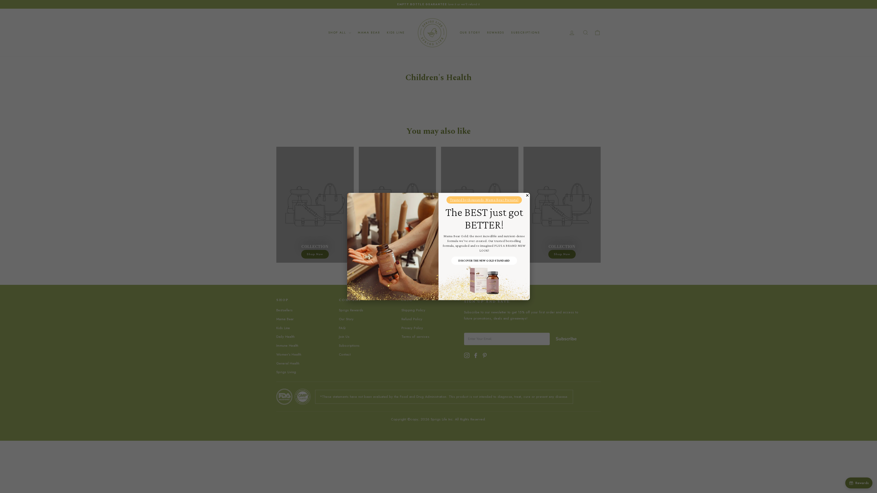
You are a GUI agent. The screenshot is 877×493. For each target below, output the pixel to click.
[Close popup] (527, 195)
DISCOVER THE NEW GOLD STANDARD (484, 260)
